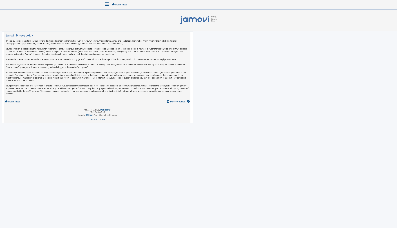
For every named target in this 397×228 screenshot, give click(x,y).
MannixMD (105, 109)
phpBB (89, 114)
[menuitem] (175, 102)
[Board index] (198, 20)
